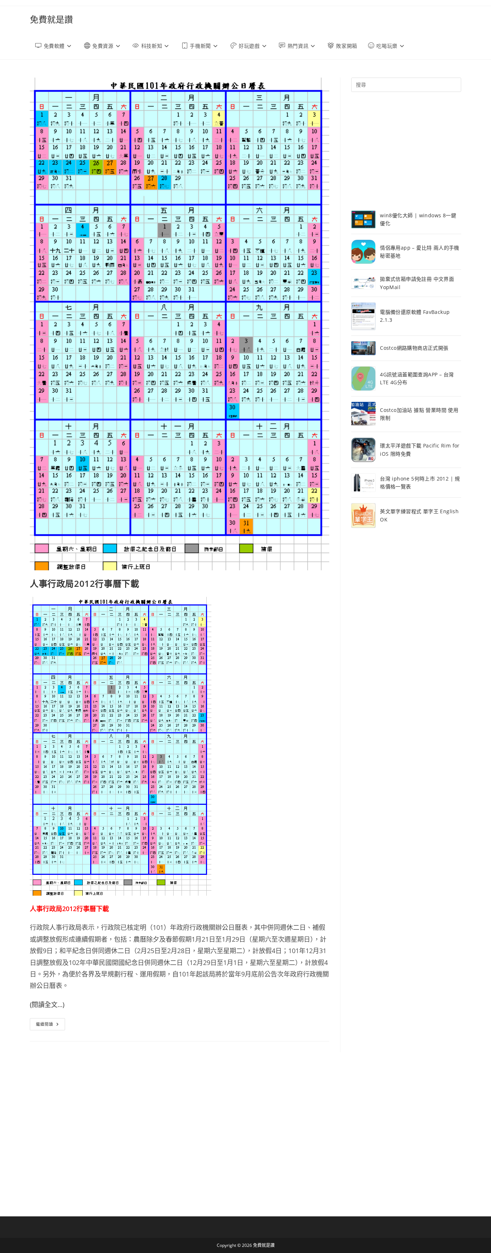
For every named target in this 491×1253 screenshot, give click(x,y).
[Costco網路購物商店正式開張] (363, 348)
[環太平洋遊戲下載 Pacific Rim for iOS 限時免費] (363, 449)
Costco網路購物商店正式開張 (414, 347)
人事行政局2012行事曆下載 (84, 583)
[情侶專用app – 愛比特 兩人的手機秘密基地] (363, 252)
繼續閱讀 (50, 1025)
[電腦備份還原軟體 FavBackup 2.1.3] (363, 316)
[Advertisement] (406, 151)
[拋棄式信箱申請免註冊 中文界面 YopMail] (363, 283)
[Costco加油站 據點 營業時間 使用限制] (363, 414)
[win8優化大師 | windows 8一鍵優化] (363, 219)
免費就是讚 (51, 19)
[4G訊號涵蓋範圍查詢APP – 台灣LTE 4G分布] (363, 378)
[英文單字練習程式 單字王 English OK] (363, 515)
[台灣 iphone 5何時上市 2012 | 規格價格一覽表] (363, 482)
